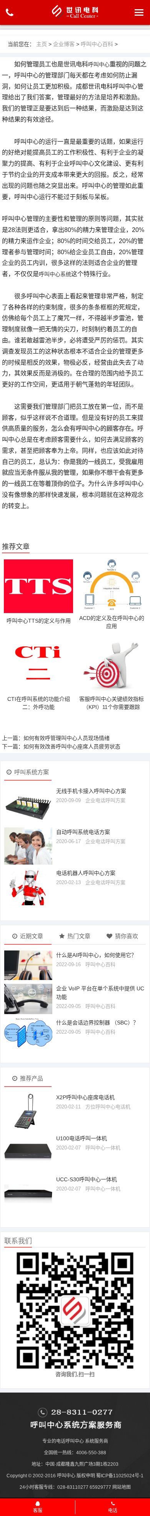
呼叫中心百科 (97, 44)
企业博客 (64, 44)
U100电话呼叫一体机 (81, 1138)
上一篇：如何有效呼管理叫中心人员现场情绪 (56, 738)
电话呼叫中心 (70, 1441)
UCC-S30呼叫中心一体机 (86, 1179)
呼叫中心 (99, 64)
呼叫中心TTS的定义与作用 (39, 621)
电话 (112, 1510)
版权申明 (86, 1475)
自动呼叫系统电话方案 (83, 832)
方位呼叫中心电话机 (107, 1107)
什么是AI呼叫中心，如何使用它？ (96, 955)
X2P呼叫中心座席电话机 (85, 1097)
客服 (37, 1510)
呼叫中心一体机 (102, 1148)
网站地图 (121, 1487)
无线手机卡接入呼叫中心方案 (91, 791)
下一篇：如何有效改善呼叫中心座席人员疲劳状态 (61, 746)
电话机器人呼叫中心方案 (85, 873)
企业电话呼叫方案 (105, 800)
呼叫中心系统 (55, 274)
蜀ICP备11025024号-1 (119, 1475)
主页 (41, 44)
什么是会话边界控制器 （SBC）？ (97, 1022)
